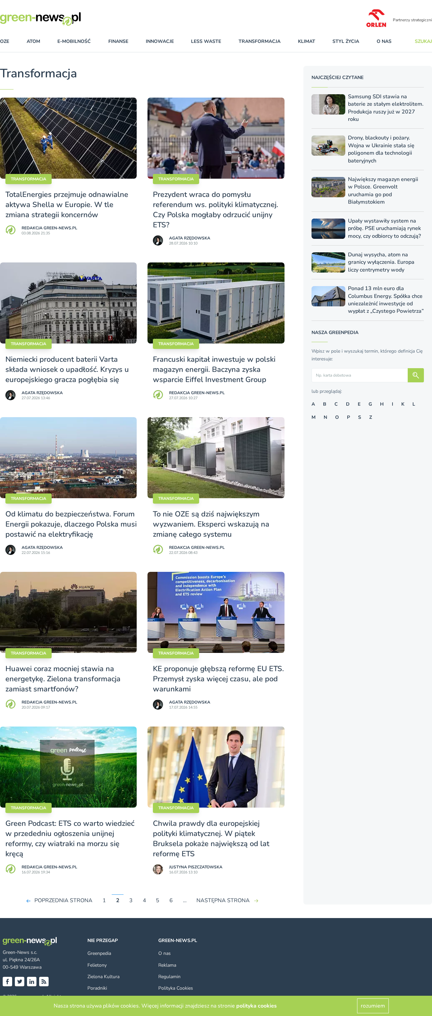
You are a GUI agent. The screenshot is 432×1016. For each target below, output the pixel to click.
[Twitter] (19, 981)
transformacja (259, 41)
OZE (4, 41)
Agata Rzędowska (189, 238)
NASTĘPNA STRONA (223, 900)
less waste (206, 41)
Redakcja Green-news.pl (49, 228)
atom (33, 41)
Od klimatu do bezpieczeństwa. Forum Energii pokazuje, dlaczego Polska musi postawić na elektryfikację (71, 524)
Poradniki (97, 988)
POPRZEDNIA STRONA (63, 900)
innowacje (160, 41)
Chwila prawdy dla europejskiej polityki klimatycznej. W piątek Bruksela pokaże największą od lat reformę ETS (211, 838)
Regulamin (169, 976)
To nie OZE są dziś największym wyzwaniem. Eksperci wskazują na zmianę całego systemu (211, 524)
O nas (384, 41)
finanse (118, 41)
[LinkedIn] (31, 981)
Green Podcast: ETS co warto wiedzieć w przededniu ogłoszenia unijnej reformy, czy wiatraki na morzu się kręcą (69, 838)
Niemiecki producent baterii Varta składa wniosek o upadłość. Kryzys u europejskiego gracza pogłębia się (67, 369)
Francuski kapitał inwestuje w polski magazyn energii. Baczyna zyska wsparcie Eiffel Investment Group (214, 369)
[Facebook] (7, 981)
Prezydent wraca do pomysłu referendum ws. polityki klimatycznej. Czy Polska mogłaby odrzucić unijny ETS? (215, 209)
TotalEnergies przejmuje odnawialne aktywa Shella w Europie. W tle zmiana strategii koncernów (66, 204)
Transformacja (28, 179)
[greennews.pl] (54, 19)
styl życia (345, 41)
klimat (306, 41)
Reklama (167, 965)
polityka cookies (256, 1006)
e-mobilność (74, 41)
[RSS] (44, 981)
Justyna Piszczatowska (195, 867)
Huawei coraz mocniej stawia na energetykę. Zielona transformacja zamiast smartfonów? (62, 679)
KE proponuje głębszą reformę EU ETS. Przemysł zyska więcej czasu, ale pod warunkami (218, 679)
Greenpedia (99, 953)
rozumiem (373, 1006)
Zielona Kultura (103, 976)
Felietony (97, 965)
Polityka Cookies (175, 988)
